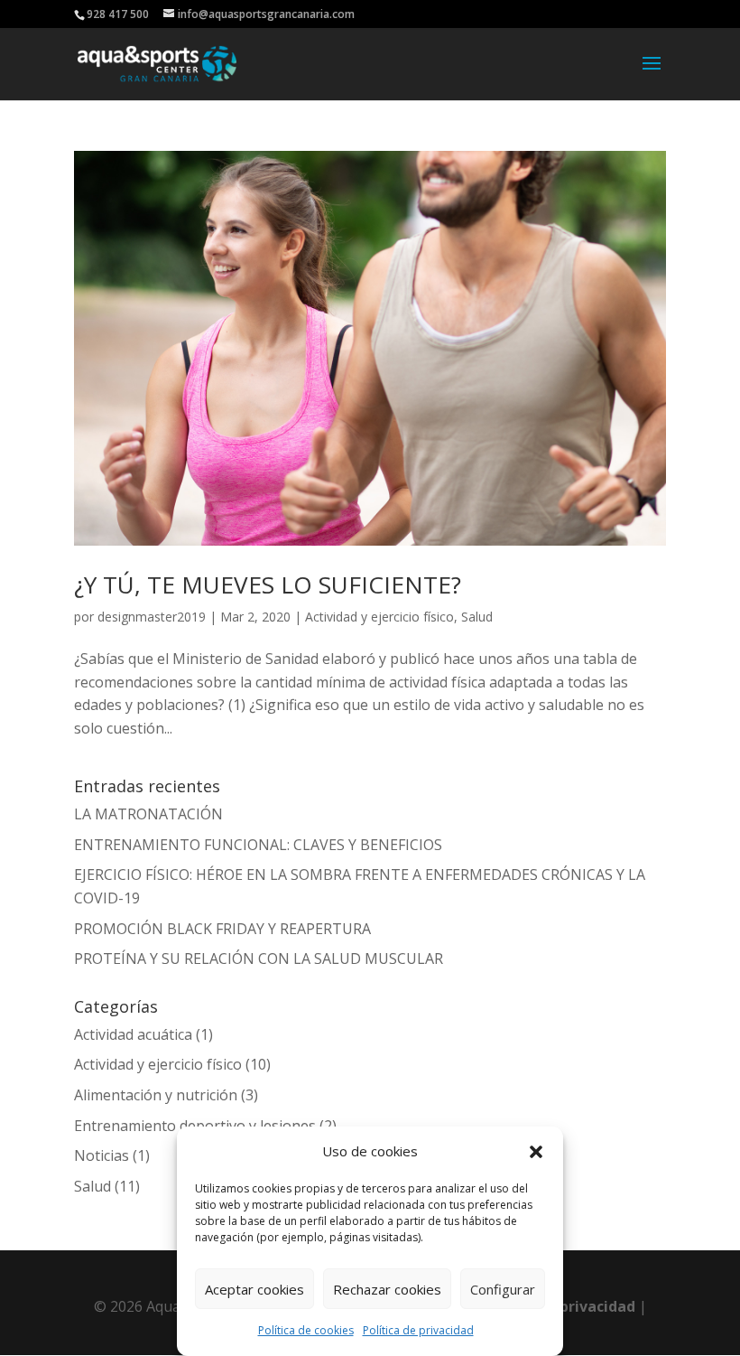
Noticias (101, 1155)
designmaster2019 (151, 616)
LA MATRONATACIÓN (148, 814)
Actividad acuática (133, 1034)
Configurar (502, 1289)
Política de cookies (306, 1330)
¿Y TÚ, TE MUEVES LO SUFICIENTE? (267, 584)
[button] (536, 1152)
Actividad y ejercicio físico (379, 616)
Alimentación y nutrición (155, 1095)
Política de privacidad (418, 1330)
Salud (477, 616)
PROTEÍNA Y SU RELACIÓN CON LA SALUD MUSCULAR (258, 958)
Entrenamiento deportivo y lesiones (195, 1126)
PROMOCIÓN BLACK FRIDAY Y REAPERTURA (222, 929)
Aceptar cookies (254, 1289)
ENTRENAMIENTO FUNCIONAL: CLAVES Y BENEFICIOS (258, 845)
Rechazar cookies (387, 1289)
